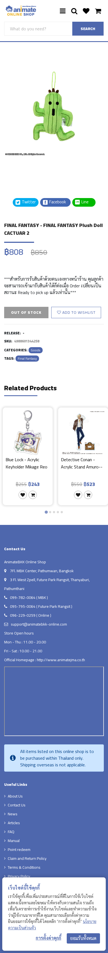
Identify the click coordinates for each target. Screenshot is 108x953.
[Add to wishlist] (23, 495)
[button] (18, 169)
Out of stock (26, 312)
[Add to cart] (33, 495)
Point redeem (19, 849)
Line (87, 202)
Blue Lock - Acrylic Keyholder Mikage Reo (26, 463)
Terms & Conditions (24, 867)
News (12, 814)
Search (88, 28)
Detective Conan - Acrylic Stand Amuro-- (81, 463)
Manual (14, 840)
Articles (14, 822)
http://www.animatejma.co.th (61, 659)
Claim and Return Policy (27, 858)
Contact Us (16, 805)
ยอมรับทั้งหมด (83, 938)
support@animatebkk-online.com (39, 624)
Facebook (57, 202)
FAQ (11, 831)
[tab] (46, 511)
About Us (15, 796)
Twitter (28, 202)
